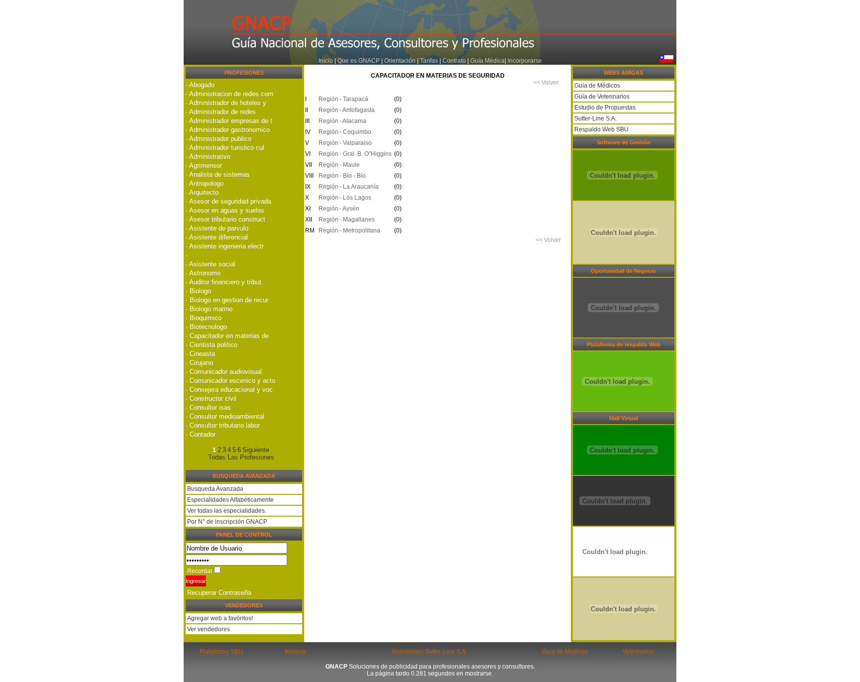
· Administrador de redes (221, 111)
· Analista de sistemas (218, 174)
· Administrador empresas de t (229, 120)
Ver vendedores (208, 629)
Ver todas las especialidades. (226, 510)
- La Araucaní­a (359, 186)
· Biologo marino (209, 309)
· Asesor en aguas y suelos (225, 210)
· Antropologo (204, 183)
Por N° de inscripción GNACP (227, 521)
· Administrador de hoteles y (226, 103)
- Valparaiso (355, 142)
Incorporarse (525, 60)
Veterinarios (639, 651)
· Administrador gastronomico (228, 129)
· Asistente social (210, 264)
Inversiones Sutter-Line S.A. (429, 651)
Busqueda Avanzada (215, 488)
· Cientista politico (211, 344)
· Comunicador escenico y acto (230, 380)
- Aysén (349, 208)
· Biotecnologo (206, 327)
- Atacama (352, 120)
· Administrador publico (218, 138)
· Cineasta (200, 353)
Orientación (400, 60)
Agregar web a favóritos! (219, 618)
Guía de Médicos (596, 85)
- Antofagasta (357, 110)
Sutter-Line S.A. (595, 118)
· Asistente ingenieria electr (225, 246)
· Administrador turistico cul (225, 147)
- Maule (349, 164)
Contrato (454, 60)
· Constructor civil (211, 398)
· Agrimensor (204, 165)
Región (327, 99)
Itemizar (295, 651)
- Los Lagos (355, 197)
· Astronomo (203, 273)
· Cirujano (199, 362)
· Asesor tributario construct (225, 219)
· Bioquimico (203, 318)
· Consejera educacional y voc (229, 389)
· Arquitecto (202, 192)
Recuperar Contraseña (219, 592)
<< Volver (545, 82)
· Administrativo (208, 156)
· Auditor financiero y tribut (223, 282)
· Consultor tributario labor (223, 425)
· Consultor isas (208, 407)
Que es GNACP (358, 60)
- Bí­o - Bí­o (352, 175)
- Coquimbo (355, 131)
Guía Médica (487, 60)
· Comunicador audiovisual (224, 371)
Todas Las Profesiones (241, 457)
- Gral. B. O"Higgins (365, 153)
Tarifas (429, 60)
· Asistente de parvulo (217, 228)
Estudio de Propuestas (604, 107)
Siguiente (255, 450)
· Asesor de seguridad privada (228, 201)
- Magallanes (357, 219)
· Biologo (198, 291)
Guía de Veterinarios (601, 96)
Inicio (326, 60)
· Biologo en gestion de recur (227, 300)
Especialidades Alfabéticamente (230, 499)
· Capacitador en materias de (227, 336)
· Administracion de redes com (229, 94)
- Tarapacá (353, 99)
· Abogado (200, 85)
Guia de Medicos (565, 651)
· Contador (200, 434)
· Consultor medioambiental (225, 416)
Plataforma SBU (221, 651)
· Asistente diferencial (217, 237)
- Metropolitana (359, 230)
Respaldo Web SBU (601, 129)
